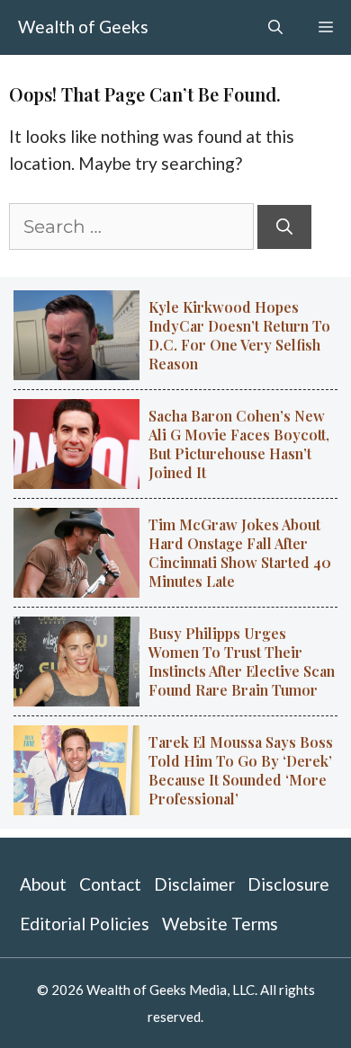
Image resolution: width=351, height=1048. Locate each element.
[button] (275, 27)
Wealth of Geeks (83, 26)
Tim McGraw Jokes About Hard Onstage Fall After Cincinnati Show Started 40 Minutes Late (239, 553)
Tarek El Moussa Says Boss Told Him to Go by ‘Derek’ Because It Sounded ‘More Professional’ (240, 770)
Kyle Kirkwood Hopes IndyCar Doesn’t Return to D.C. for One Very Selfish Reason (239, 335)
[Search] (284, 227)
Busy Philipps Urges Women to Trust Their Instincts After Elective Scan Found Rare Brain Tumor (241, 661)
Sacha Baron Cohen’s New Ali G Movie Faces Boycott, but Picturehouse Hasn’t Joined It (238, 444)
